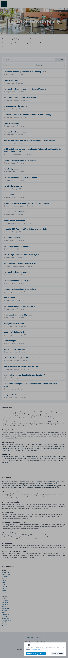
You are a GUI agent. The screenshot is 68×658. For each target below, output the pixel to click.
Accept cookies (31, 653)
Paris (3, 582)
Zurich (4, 590)
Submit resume (7, 47)
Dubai (4, 592)
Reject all (42, 653)
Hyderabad (5, 614)
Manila (4, 622)
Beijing (4, 598)
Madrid (4, 586)
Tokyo (4, 606)
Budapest (5, 576)
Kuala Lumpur (6, 620)
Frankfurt (5, 578)
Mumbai (4, 616)
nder (8, 574)
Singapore (5, 618)
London (4, 580)
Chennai (4, 610)
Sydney (4, 626)
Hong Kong (5, 600)
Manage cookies (57, 653)
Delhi (3, 612)
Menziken (5, 588)
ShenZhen (5, 604)
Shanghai (5, 602)
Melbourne (5, 624)
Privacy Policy (35, 650)
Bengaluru (5, 608)
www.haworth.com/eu (34, 637)
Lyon (3, 584)
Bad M (4, 574)
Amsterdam (6, 572)
